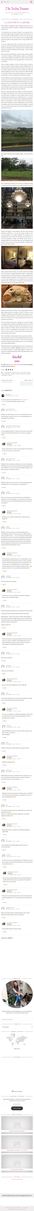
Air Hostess (8, 372)
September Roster (7, 381)
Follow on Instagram (17, 1091)
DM (7, 805)
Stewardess (4, 375)
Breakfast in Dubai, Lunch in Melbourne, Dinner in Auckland (26, 383)
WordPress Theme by (17, 1209)
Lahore (13, 373)
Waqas (9, 725)
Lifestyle (23, 373)
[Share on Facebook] (6, 370)
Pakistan (28, 373)
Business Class (16, 372)
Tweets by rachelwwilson (17, 1179)
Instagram (12, 364)
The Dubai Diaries (17, 8)
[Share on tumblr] (12, 370)
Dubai (28, 372)
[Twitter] (2, 2)
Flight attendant (5, 373)
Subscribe (17, 1108)
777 (3, 372)
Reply (4, 404)
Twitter (17, 364)
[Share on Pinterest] (11, 370)
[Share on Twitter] (8, 370)
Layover (17, 373)
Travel (10, 375)
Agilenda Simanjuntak (13, 425)
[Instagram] (5, 2)
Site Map (25, 1207)
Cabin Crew (23, 372)
